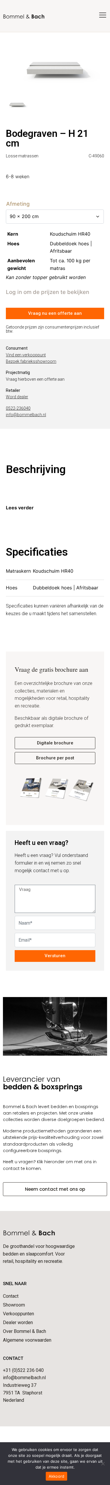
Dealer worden (18, 1322)
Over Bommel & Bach (24, 1331)
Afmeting (18, 204)
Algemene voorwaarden (27, 1340)
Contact (10, 1296)
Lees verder (20, 508)
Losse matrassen (22, 156)
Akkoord (57, 1476)
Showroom (14, 1305)
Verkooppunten (18, 1313)
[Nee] (103, 1464)
